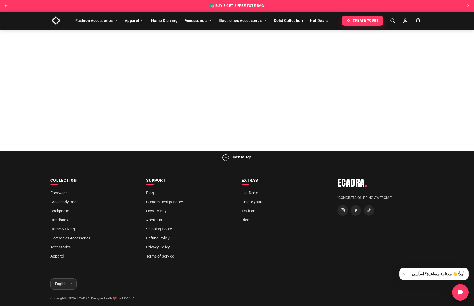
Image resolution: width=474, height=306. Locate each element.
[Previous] (6, 6)
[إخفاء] (404, 274)
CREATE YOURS (366, 20)
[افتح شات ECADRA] (460, 292)
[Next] (468, 6)
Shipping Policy (159, 229)
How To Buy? (157, 211)
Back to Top (242, 157)
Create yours (252, 202)
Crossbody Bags (64, 202)
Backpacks (59, 211)
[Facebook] (356, 210)
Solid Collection (288, 20)
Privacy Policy (158, 247)
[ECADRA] (55, 20)
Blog (150, 193)
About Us (154, 220)
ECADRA (352, 182)
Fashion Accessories (94, 20)
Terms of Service (160, 256)
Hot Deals (319, 20)
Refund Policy (158, 238)
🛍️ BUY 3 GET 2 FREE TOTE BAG (237, 6)
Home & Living (164, 20)
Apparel (132, 20)
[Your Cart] (418, 20)
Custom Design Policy (164, 202)
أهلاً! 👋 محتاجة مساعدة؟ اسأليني (438, 274)
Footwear (58, 193)
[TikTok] (369, 210)
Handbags (59, 220)
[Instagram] (342, 210)
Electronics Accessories (240, 20)
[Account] (405, 20)
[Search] (392, 20)
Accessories (196, 20)
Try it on (248, 211)
